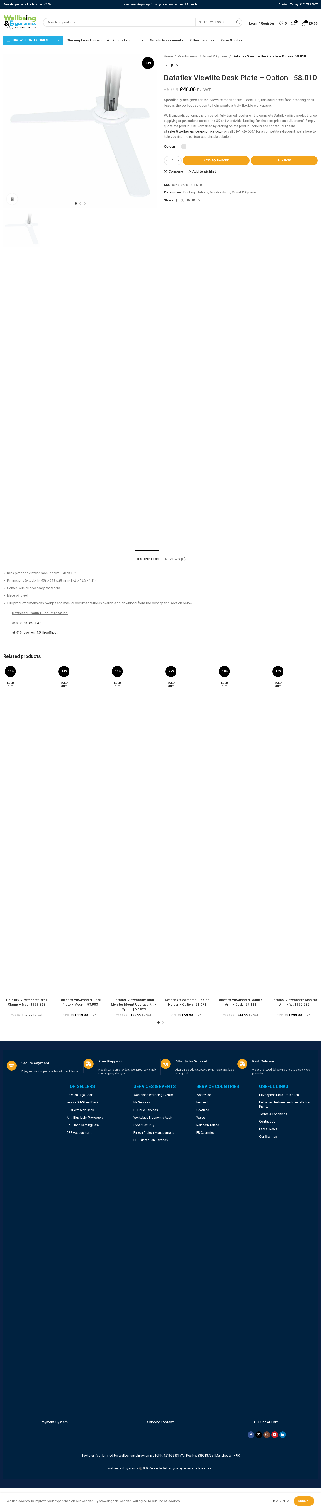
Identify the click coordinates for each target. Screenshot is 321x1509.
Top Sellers (81, 1086)
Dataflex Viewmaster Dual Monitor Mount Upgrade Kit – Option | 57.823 (133, 1004)
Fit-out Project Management (153, 1132)
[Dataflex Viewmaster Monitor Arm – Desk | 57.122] (240, 830)
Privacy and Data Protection (279, 1095)
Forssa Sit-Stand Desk (82, 1102)
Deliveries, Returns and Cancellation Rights (284, 1104)
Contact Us (267, 1121)
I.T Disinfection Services (150, 1140)
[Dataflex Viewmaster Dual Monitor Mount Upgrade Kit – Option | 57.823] (133, 830)
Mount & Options (215, 56)
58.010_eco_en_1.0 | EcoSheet (35, 633)
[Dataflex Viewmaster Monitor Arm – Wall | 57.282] (294, 830)
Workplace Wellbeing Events (153, 1095)
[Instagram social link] (266, 1434)
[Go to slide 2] (80, 203)
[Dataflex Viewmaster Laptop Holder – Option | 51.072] (187, 830)
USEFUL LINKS (273, 1086)
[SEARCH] (237, 22)
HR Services (141, 1102)
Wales (200, 1117)
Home (168, 56)
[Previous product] (166, 66)
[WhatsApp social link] (199, 200)
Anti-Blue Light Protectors (85, 1117)
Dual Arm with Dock (80, 1110)
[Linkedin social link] (193, 200)
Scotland (202, 1110)
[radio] (183, 146)
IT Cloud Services (145, 1110)
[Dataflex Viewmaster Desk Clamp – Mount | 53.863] (26, 830)
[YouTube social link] (274, 1434)
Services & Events (154, 1086)
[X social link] (182, 200)
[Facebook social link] (177, 200)
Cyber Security (143, 1125)
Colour (169, 146)
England (202, 1102)
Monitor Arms (188, 56)
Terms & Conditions (273, 1114)
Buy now (284, 160)
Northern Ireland (207, 1125)
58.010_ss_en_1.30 (26, 623)
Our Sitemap (268, 1136)
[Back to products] (172, 66)
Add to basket (216, 160)
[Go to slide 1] (76, 203)
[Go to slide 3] (85, 203)
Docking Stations (195, 192)
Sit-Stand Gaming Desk (83, 1125)
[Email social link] (188, 200)
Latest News (268, 1129)
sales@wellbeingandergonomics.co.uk (195, 131)
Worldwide (203, 1095)
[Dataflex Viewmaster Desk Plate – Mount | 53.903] (80, 830)
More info (281, 1501)
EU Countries (205, 1132)
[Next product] (177, 66)
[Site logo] (19, 22)
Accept (304, 1501)
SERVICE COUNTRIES (217, 1086)
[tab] (147, 557)
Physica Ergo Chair (80, 1095)
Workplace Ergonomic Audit (152, 1117)
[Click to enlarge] (12, 199)
